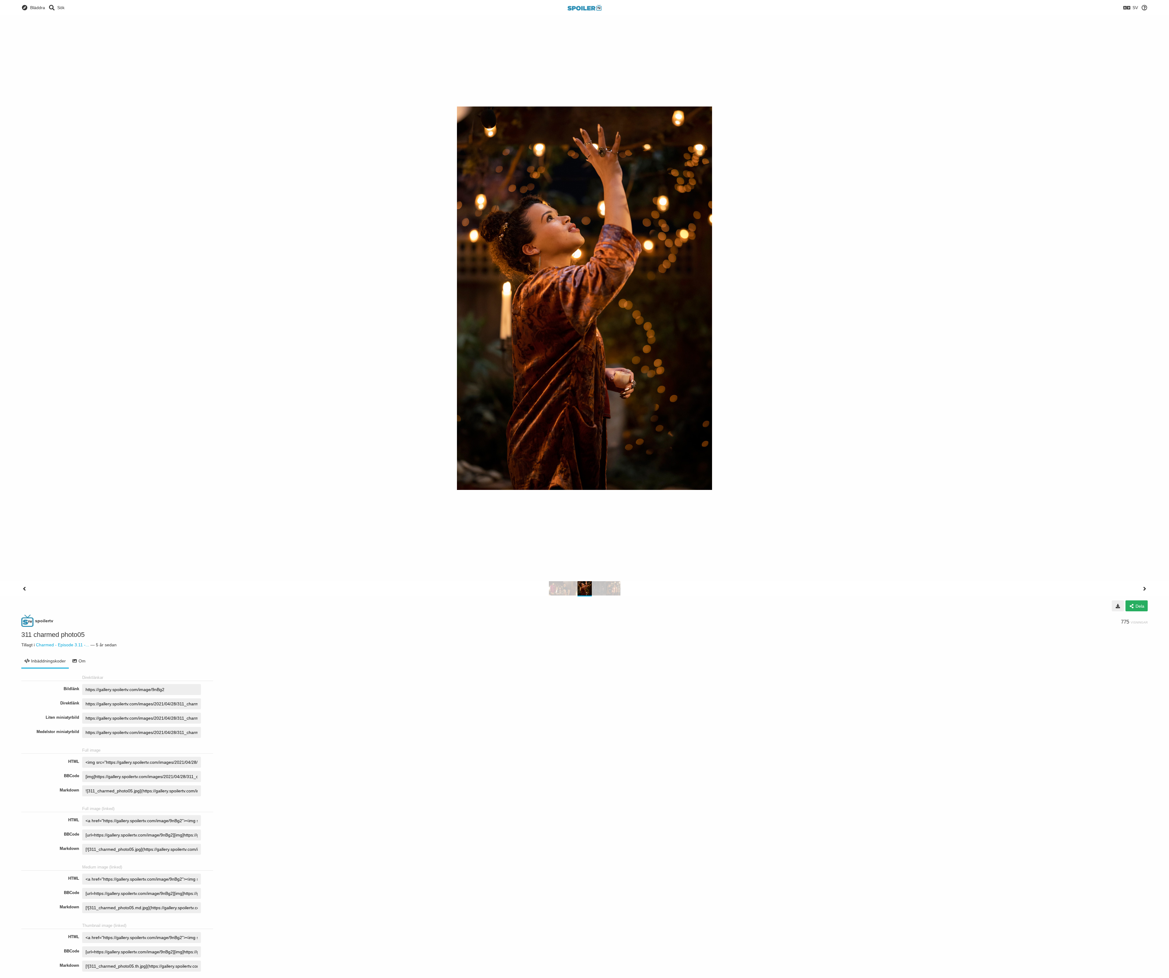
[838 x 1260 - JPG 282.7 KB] (1118, 605)
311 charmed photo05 (53, 634)
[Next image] (1145, 589)
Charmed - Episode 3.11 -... (62, 644)
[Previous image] (24, 589)
